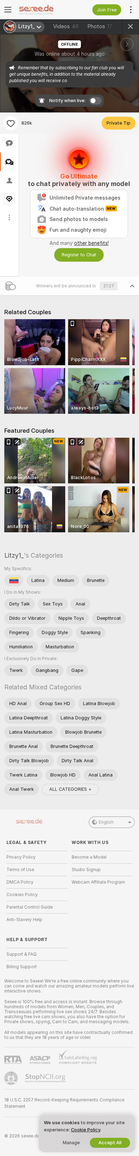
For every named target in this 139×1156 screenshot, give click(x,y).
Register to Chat (79, 254)
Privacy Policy (21, 857)
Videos (66, 26)
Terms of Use (20, 869)
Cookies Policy (22, 894)
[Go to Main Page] (43, 9)
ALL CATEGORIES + (70, 789)
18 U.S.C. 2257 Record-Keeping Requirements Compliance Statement (64, 1103)
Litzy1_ (14, 555)
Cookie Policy (85, 1129)
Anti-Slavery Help (24, 919)
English (106, 822)
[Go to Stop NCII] (46, 1078)
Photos (99, 26)
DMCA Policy (20, 882)
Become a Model (89, 857)
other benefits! (91, 243)
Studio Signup (86, 869)
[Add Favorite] (11, 123)
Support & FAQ (21, 954)
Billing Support (21, 966)
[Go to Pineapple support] (11, 1078)
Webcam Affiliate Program (98, 882)
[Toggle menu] (8, 9)
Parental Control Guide (29, 907)
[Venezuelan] (14, 580)
